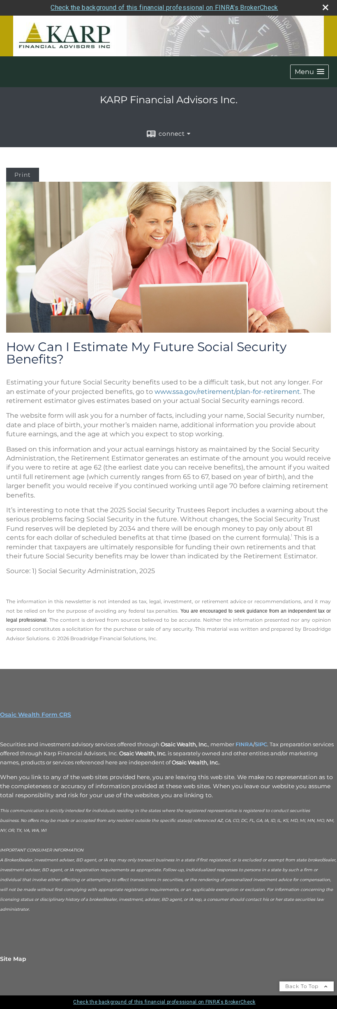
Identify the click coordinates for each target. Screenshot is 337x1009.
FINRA (244, 744)
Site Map (13, 959)
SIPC (261, 744)
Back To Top (302, 986)
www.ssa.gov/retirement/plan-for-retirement (227, 392)
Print (22, 174)
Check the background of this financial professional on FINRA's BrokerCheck (164, 8)
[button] (309, 72)
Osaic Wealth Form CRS (35, 714)
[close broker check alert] (325, 7)
